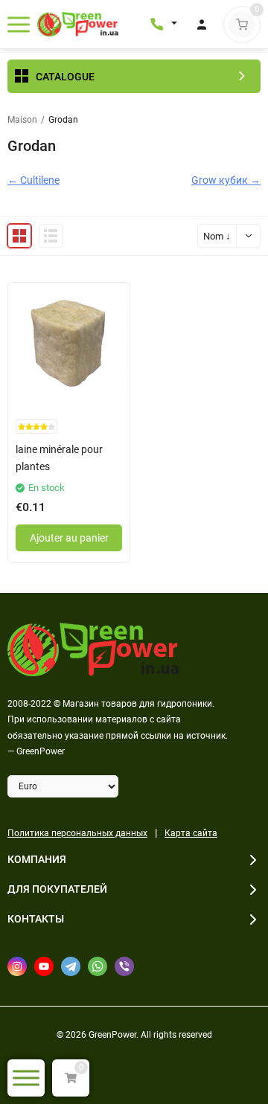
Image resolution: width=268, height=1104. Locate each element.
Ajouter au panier (69, 538)
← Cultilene (33, 180)
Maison (22, 119)
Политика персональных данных (77, 833)
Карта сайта (191, 833)
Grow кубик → (226, 180)
